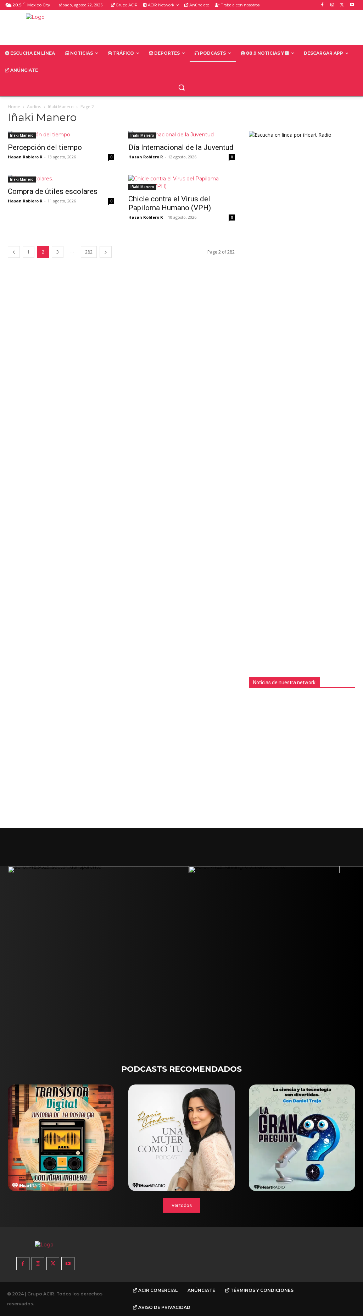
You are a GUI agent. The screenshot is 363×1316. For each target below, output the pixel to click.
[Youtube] (352, 5)
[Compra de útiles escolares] (61, 179)
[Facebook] (322, 5)
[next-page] (106, 252)
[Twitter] (342, 5)
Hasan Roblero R (25, 156)
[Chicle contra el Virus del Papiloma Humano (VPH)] (181, 182)
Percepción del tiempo (45, 147)
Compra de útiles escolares (52, 191)
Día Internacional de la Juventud (181, 147)
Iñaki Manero (61, 107)
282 (89, 252)
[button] (181, 87)
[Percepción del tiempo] (61, 134)
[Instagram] (332, 5)
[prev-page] (14, 252)
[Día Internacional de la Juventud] (181, 134)
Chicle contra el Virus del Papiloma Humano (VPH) (169, 203)
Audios (34, 107)
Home (14, 107)
